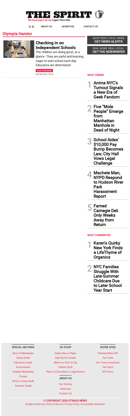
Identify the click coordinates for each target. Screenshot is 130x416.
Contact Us (91, 26)
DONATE (119, 4)
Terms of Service (54, 404)
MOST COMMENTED (98, 235)
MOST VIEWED (95, 75)
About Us (46, 26)
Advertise (68, 26)
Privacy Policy (72, 404)
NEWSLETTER (100, 4)
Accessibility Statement (93, 404)
